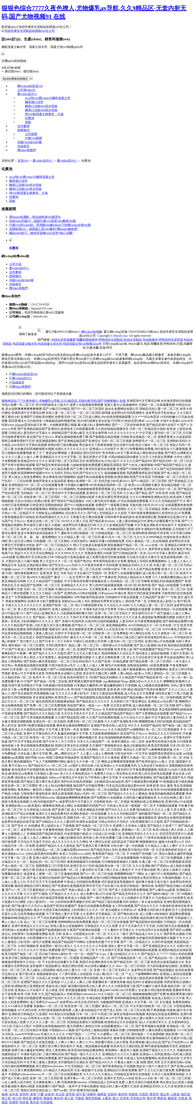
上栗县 (106, 1098)
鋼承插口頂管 (34, 102)
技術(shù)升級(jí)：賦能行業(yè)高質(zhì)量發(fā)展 (42, 221)
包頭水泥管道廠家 (63, 339)
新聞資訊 (23, 130)
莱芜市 (154, 1094)
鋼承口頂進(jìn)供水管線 (41, 106)
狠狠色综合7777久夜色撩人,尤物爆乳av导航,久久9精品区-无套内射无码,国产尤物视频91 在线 (64, 400)
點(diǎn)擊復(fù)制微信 (15, 78)
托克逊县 (46, 1102)
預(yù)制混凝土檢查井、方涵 (28, 193)
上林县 (175, 1094)
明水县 (27, 1098)
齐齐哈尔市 (137, 1098)
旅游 (5, 1094)
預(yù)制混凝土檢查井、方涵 (44, 114)
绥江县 (6, 1098)
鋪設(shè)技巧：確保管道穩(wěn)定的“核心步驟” (41, 233)
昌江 (115, 1098)
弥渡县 (133, 1094)
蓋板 (28, 122)
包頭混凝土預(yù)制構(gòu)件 (82, 343)
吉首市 (49, 1094)
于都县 (79, 1098)
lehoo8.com (120, 335)
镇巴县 (185, 1094)
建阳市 (37, 1098)
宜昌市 (112, 1094)
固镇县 (48, 1098)
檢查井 (87, 339)
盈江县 (69, 1098)
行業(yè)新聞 (33, 138)
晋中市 (151, 1098)
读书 (33, 1094)
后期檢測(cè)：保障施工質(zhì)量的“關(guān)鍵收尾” (43, 229)
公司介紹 (15, 264)
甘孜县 (182, 1098)
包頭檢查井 (150, 339)
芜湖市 (13, 1102)
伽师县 (101, 1094)
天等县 (124, 1098)
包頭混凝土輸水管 (25, 343)
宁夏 (40, 1094)
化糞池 (29, 118)
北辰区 (143, 1094)
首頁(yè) (23, 160)
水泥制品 (110, 339)
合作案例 (23, 126)
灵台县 (59, 1094)
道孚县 (70, 1094)
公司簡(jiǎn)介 (26, 90)
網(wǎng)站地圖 (91, 331)
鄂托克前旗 (93, 1098)
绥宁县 (80, 1094)
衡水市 (58, 1098)
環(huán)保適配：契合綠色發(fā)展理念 (35, 217)
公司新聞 (31, 134)
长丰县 (13, 1094)
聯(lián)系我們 (26, 150)
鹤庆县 (161, 1098)
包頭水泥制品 (133, 339)
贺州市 (24, 1094)
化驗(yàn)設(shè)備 (29, 142)
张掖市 (91, 1094)
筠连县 (24, 1102)
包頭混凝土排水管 (50, 343)
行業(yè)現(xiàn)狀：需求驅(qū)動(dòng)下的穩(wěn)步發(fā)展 (50, 225)
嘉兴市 (122, 1094)
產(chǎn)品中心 (27, 94)
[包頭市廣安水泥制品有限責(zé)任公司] (28, 30)
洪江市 (16, 1098)
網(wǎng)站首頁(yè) (30, 86)
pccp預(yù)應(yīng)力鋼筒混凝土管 (47, 98)
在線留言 (23, 146)
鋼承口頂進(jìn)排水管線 (41, 110)
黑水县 (34, 1102)
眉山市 (164, 1094)
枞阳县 (172, 1098)
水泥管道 (171, 339)
